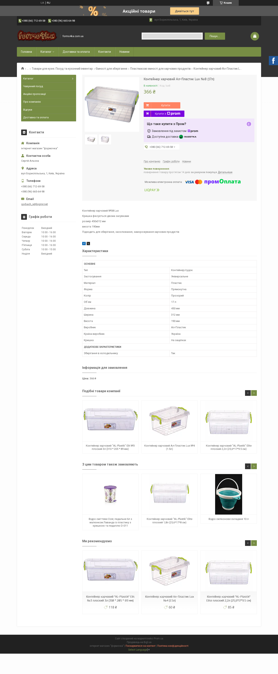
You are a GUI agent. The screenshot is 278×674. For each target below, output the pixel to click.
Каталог (45, 51)
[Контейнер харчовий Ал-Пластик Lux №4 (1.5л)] (169, 421)
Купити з (160, 113)
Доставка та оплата (76, 51)
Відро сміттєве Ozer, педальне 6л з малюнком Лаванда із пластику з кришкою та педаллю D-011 (110, 522)
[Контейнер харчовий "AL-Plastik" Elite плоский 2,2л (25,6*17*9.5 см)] (228, 421)
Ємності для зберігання (111, 68)
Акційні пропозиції (34, 94)
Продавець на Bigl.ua (139, 642)
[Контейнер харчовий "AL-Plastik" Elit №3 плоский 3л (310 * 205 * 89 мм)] (110, 421)
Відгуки (27, 109)
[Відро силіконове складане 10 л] (228, 494)
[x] (88, 244)
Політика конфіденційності (172, 645)
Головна (26, 51)
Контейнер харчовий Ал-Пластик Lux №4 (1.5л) (169, 447)
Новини (124, 51)
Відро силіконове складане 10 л (229, 518)
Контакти (104, 51)
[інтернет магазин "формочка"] (37, 36)
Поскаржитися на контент (140, 645)
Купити (165, 105)
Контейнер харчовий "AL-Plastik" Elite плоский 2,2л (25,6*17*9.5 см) (229, 447)
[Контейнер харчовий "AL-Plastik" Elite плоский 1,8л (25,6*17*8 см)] (169, 494)
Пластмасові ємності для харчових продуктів (160, 68)
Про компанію (32, 101)
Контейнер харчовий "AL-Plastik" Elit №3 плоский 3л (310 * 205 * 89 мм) (110, 447)
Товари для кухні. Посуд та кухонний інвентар (62, 68)
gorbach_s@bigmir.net (34, 204)
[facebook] (84, 244)
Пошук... (215, 36)
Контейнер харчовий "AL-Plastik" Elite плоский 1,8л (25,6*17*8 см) (169, 520)
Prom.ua (158, 638)
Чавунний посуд (33, 86)
